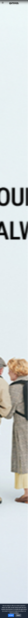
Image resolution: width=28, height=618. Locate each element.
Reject (18, 615)
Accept (11, 615)
